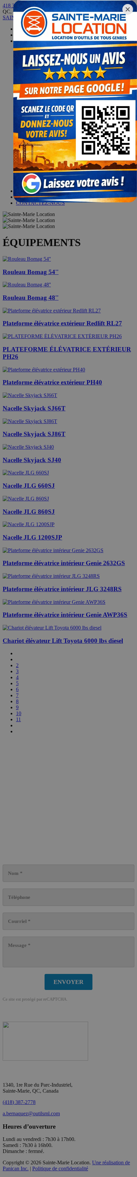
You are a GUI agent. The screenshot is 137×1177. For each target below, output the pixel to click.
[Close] (127, 9)
